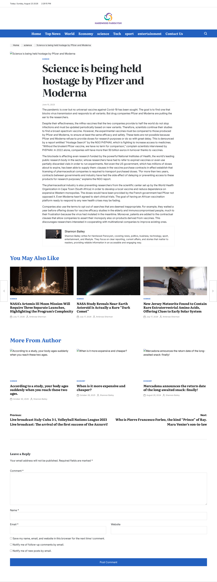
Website (115, 524)
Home (36, 33)
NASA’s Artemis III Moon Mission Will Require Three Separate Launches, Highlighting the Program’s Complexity (41, 307)
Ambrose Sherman (37, 316)
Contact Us (174, 33)
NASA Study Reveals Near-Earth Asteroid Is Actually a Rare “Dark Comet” (103, 307)
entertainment (150, 33)
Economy (85, 33)
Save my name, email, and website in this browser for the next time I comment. (59, 538)
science (103, 33)
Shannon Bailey (40, 399)
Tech (117, 33)
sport (129, 33)
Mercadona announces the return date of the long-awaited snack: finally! (174, 387)
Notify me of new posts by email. (32, 550)
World (69, 33)
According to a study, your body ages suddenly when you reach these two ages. (39, 389)
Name (14, 510)
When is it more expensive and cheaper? (101, 387)
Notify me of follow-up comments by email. (38, 544)
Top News (53, 33)
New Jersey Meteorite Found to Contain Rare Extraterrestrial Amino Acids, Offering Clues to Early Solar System (175, 307)
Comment (17, 470)
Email (14, 524)
